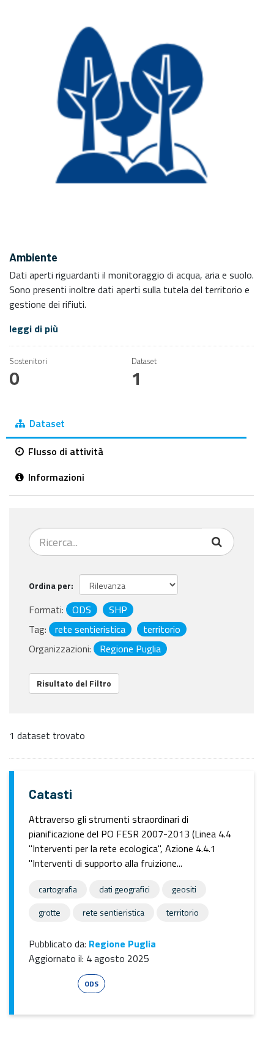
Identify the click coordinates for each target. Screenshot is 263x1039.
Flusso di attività (64, 451)
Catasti (50, 793)
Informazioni (55, 477)
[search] (218, 542)
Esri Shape (51, 984)
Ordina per (50, 585)
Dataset (46, 423)
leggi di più (33, 328)
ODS (91, 984)
